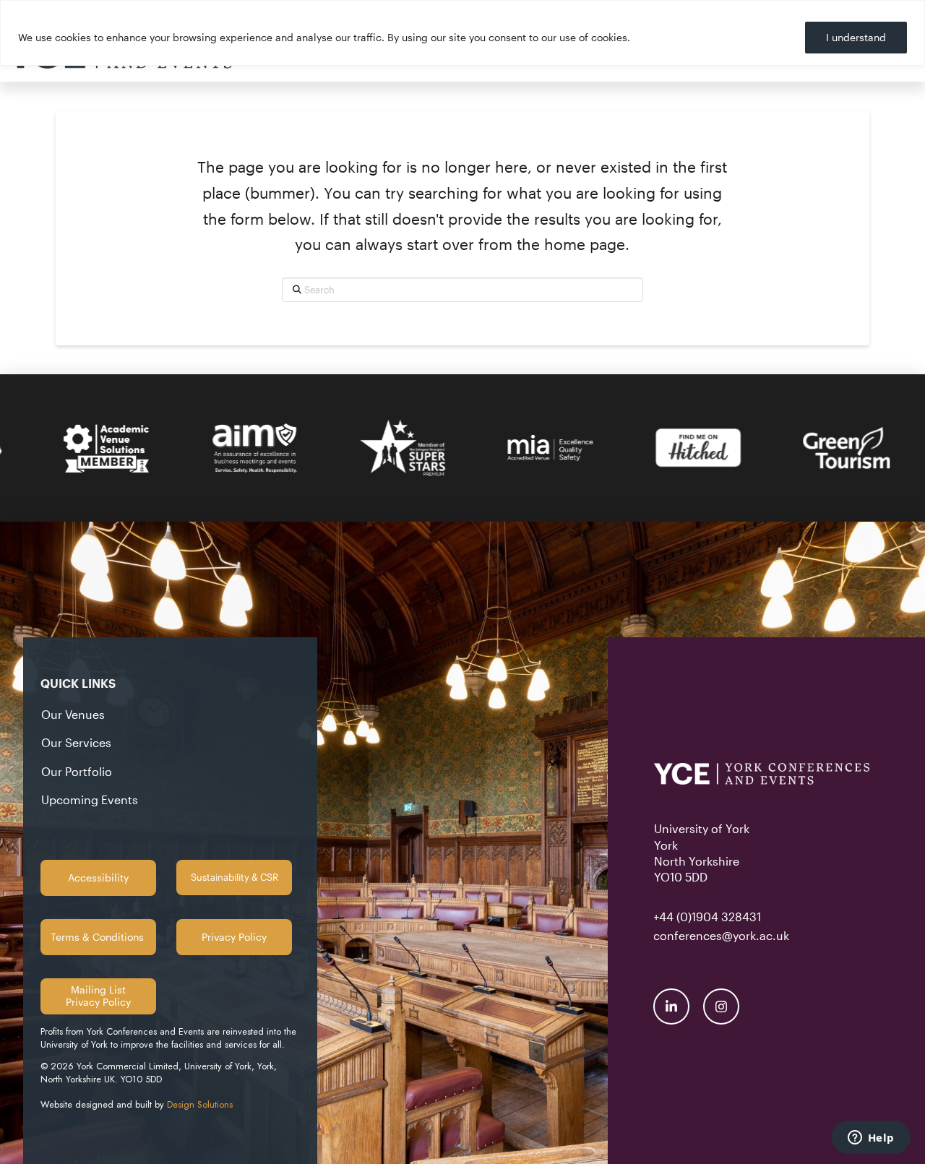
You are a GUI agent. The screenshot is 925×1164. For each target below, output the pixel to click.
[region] (462, 33)
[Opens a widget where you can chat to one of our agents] (871, 1139)
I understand (856, 37)
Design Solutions (200, 1104)
